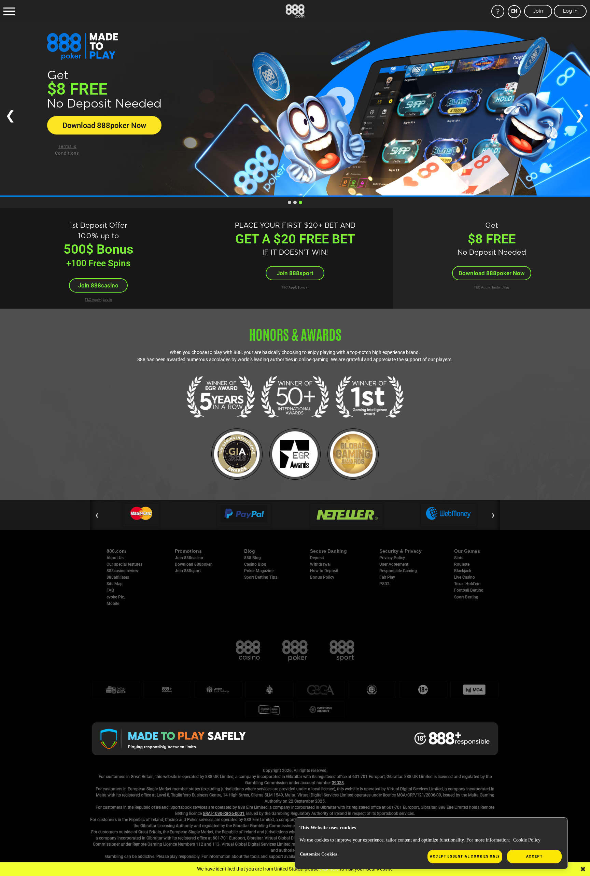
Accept (534, 856)
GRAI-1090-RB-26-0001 (223, 813)
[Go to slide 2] (295, 202)
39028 (338, 782)
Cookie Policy (526, 840)
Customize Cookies (318, 854)
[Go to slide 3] (300, 202)
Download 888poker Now (492, 273)
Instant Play (500, 287)
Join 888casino (95, 135)
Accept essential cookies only (465, 856)
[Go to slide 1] (289, 202)
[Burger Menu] (9, 12)
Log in (107, 299)
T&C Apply (93, 299)
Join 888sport (295, 273)
